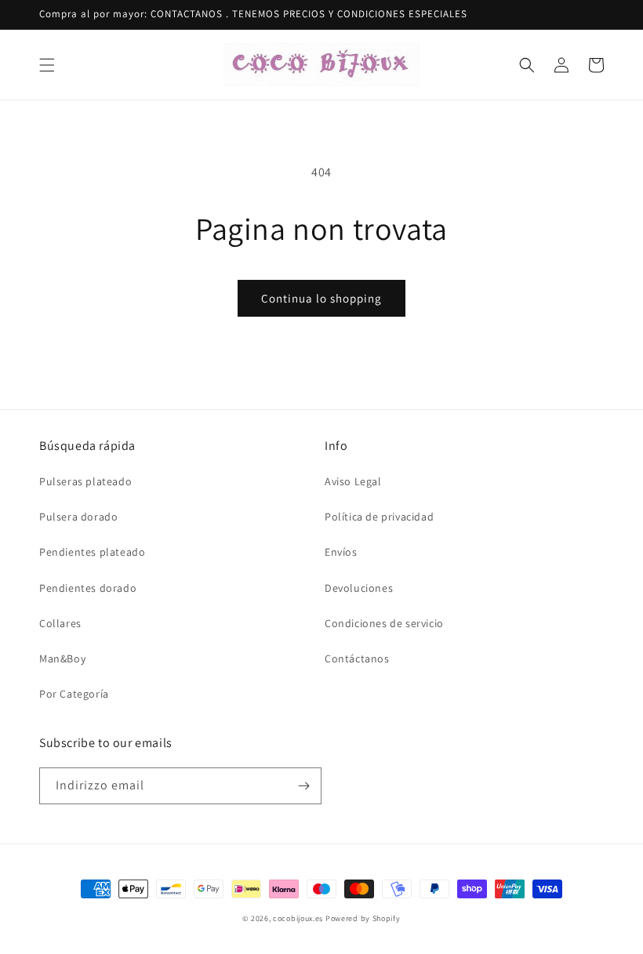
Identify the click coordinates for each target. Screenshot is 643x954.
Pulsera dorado (78, 517)
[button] (47, 65)
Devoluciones (359, 588)
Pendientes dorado (87, 588)
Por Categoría (74, 694)
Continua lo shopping (321, 298)
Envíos (341, 552)
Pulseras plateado (85, 481)
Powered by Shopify (363, 918)
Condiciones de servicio (384, 623)
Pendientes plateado (92, 552)
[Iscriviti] (303, 785)
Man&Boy (62, 658)
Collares (60, 623)
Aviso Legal (353, 481)
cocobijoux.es (298, 918)
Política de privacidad (379, 517)
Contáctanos (357, 658)
